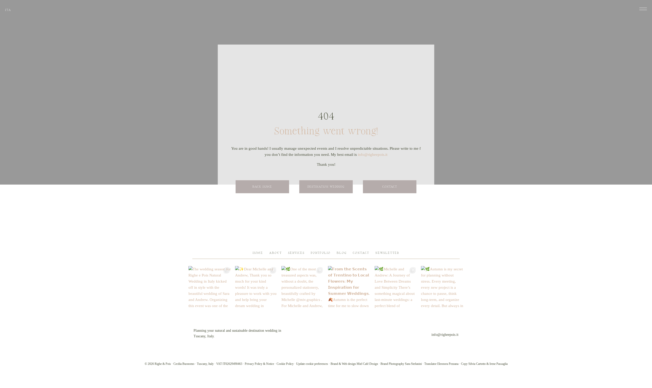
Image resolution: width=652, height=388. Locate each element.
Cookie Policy (285, 364)
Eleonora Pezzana (447, 364)
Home (258, 253)
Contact (361, 253)
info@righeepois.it (372, 155)
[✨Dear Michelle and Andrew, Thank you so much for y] (256, 287)
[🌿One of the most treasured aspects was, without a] (302, 287)
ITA (8, 10)
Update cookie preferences (312, 364)
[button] (643, 9)
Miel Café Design (367, 364)
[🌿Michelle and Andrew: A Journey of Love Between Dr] (396, 287)
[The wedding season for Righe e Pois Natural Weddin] (209, 287)
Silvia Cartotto (477, 364)
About (275, 253)
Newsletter (387, 253)
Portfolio (321, 253)
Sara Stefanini (413, 364)
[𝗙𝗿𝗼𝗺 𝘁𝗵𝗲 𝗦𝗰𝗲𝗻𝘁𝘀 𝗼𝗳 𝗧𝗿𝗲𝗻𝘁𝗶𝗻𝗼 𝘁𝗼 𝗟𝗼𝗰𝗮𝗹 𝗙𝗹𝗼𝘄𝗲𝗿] (349, 287)
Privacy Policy (253, 364)
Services (296, 253)
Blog (342, 253)
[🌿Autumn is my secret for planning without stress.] (442, 287)
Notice (270, 364)
